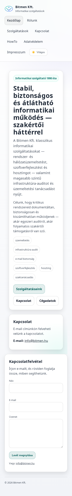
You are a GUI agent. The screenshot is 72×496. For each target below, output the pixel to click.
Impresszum (16, 52)
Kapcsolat (42, 31)
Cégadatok (47, 301)
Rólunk (32, 20)
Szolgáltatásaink (29, 289)
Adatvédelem (33, 41)
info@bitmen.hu (36, 341)
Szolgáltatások (17, 31)
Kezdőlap (14, 20)
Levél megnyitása (22, 455)
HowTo (12, 41)
